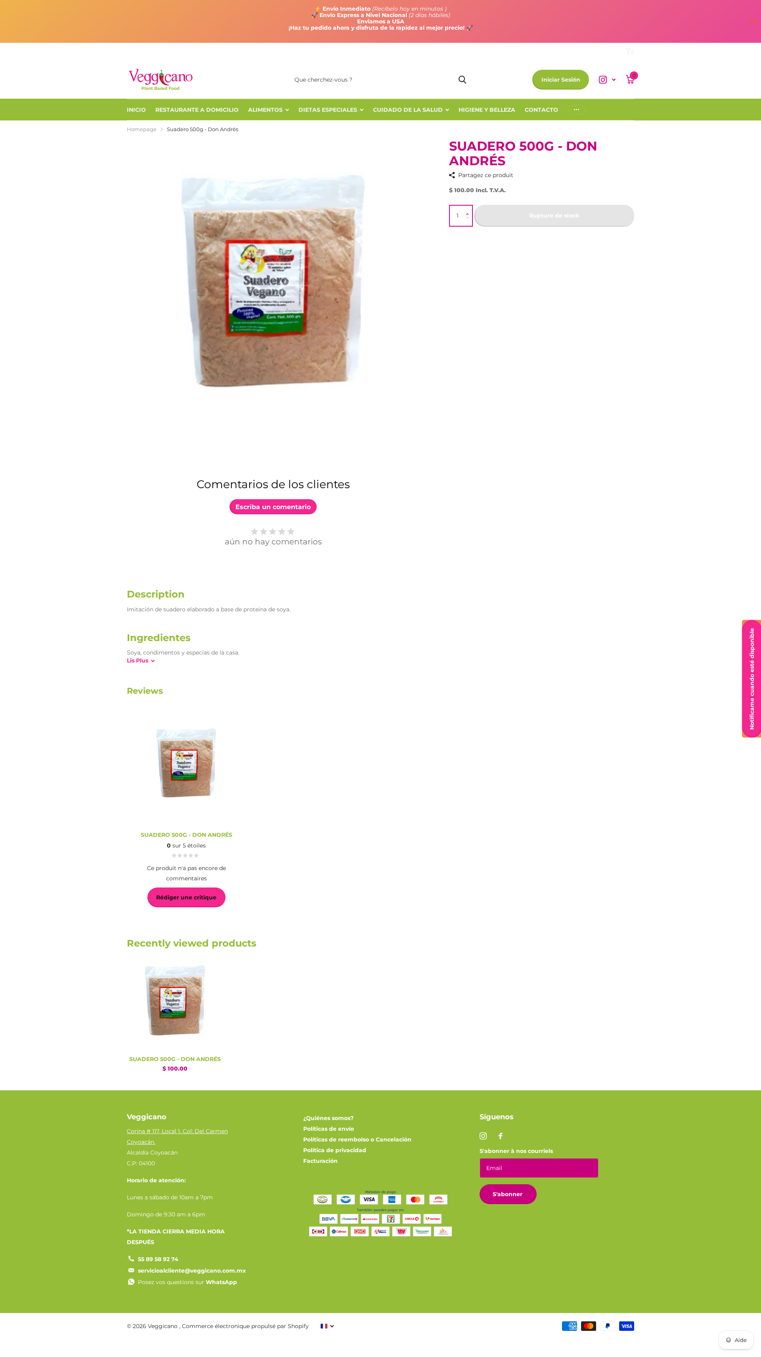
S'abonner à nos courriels (516, 1151)
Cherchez (462, 80)
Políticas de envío (328, 1128)
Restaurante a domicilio (197, 109)
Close (752, 21)
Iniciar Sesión (560, 79)
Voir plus (576, 109)
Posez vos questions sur (187, 1282)
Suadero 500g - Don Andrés (175, 1059)
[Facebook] (501, 1136)
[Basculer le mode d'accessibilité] (629, 52)
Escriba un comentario (273, 507)
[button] (469, 209)
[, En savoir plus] (607, 80)
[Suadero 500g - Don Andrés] (175, 1002)
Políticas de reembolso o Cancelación (357, 1139)
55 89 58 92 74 (158, 1259)
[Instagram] (483, 1135)
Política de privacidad (334, 1150)
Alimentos (265, 109)
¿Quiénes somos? (328, 1118)
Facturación (320, 1160)
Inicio (136, 109)
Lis (137, 660)
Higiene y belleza (487, 109)
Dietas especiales (327, 109)
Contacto (541, 109)
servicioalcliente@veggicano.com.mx (192, 1270)
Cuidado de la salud (408, 109)
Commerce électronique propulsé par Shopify (245, 1326)
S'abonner (508, 1194)
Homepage (142, 129)
